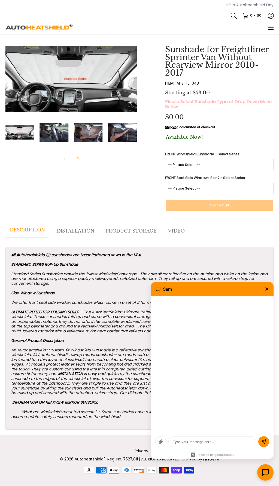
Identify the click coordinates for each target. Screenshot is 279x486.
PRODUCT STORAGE (131, 231)
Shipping (171, 127)
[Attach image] (160, 441)
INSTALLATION (75, 231)
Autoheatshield (90, 459)
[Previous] (9, 79)
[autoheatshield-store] (39, 28)
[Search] (233, 15)
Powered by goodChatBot (215, 455)
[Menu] (271, 28)
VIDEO (176, 231)
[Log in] (270, 15)
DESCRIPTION (27, 230)
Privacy (141, 451)
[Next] (133, 79)
